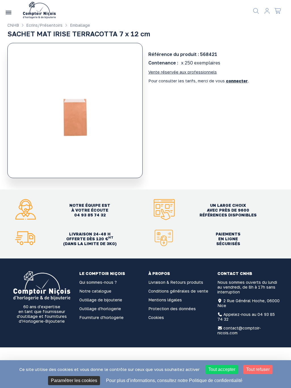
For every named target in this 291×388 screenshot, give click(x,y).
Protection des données (172, 308)
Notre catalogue (95, 291)
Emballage (79, 25)
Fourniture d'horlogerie (101, 317)
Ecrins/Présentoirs (44, 25)
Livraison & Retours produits (175, 282)
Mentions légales (165, 299)
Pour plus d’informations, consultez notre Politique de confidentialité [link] (174, 380)
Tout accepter (221, 369)
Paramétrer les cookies (74, 380)
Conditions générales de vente (178, 291)
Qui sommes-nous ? (98, 282)
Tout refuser (258, 369)
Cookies (156, 317)
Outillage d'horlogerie (100, 308)
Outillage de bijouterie (100, 299)
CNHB (13, 25)
